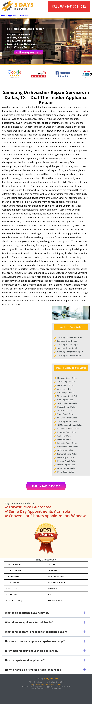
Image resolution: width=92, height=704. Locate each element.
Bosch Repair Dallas (65, 392)
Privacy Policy (39, 685)
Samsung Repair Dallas (67, 421)
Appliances (12, 15)
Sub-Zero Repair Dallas (67, 417)
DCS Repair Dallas (65, 450)
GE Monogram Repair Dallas (69, 425)
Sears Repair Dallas (65, 410)
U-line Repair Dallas (65, 457)
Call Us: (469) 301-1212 (46, 486)
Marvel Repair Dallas (66, 464)
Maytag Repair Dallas (66, 407)
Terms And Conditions (54, 685)
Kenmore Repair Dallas (67, 432)
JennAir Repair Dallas (66, 468)
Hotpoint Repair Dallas (67, 378)
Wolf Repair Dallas (65, 399)
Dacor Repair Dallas (65, 385)
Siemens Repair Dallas (67, 454)
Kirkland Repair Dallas (66, 461)
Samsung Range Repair (67, 348)
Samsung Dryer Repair (67, 341)
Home (3, 15)
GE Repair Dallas (64, 435)
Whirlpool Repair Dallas (67, 403)
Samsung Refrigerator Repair (70, 351)
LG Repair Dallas (64, 439)
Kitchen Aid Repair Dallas (68, 428)
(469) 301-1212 (75, 6)
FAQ (31, 685)
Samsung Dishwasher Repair (69, 337)
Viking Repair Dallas (65, 414)
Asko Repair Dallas (65, 389)
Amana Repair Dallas (66, 381)
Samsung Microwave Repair (69, 355)
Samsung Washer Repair (68, 344)
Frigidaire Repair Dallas (67, 443)
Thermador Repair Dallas (68, 396)
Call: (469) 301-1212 (28, 52)
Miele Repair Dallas (65, 472)
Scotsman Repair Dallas (67, 446)
